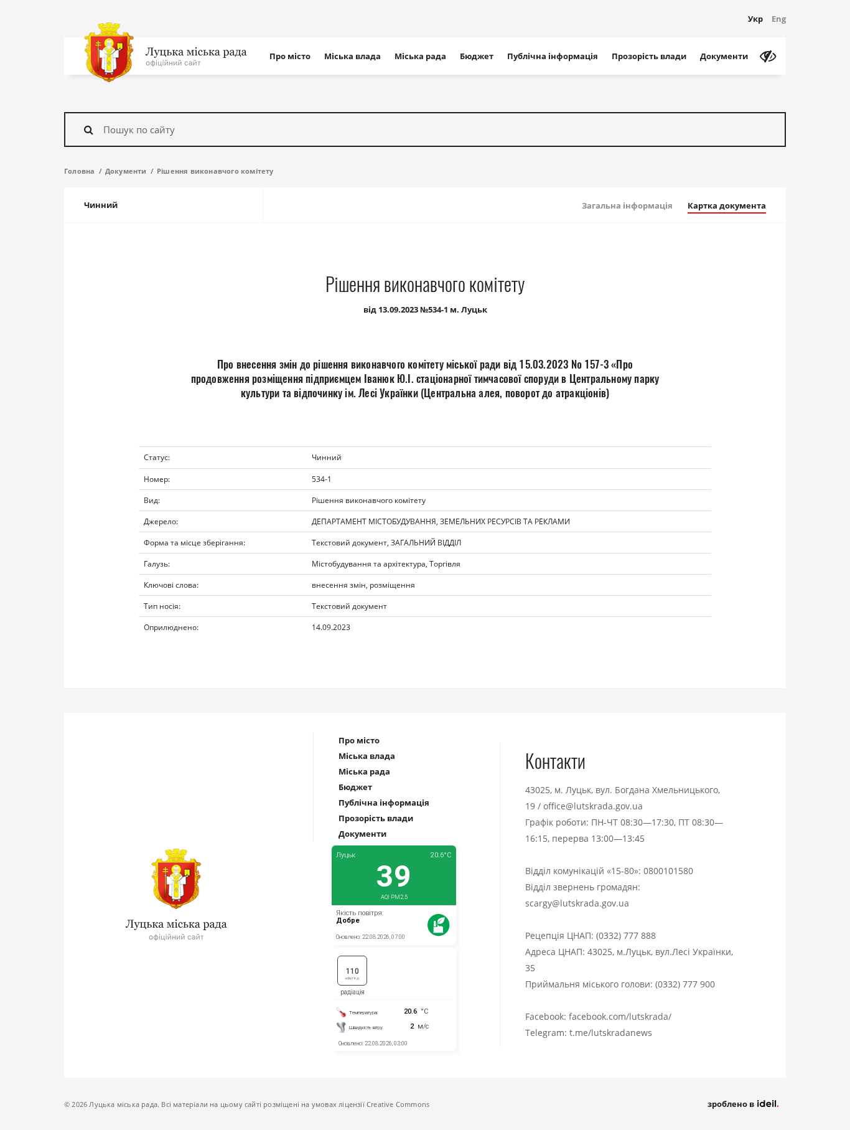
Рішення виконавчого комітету (215, 171)
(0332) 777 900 (685, 984)
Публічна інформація (552, 56)
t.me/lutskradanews (610, 1032)
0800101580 (668, 871)
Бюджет (476, 56)
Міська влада (352, 56)
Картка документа (727, 205)
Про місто (290, 56)
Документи (724, 56)
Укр (755, 18)
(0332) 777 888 (626, 935)
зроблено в (732, 1103)
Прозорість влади (649, 56)
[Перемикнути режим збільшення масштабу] (768, 56)
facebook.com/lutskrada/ (620, 1016)
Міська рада (420, 56)
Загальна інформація (627, 205)
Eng (779, 18)
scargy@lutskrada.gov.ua (577, 903)
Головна (79, 171)
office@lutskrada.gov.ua (593, 806)
